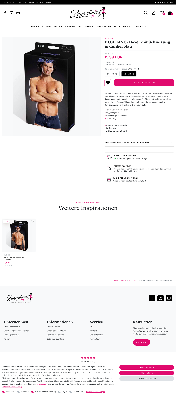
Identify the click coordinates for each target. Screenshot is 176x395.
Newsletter (94, 339)
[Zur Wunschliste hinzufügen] (32, 222)
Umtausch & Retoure (56, 331)
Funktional (78, 391)
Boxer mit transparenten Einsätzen (14, 258)
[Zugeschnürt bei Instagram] (11, 13)
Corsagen (70, 26)
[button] (154, 13)
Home (116, 280)
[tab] (139, 142)
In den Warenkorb (144, 82)
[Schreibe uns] (18, 13)
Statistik (25, 391)
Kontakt (93, 331)
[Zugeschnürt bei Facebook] (5, 13)
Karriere (7, 339)
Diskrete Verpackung (125, 178)
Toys (79, 26)
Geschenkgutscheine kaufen (16, 331)
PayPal (65, 391)
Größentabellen (96, 335)
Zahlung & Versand (55, 335)
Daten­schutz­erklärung (12, 387)
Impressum (42, 384)
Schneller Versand (125, 155)
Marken (89, 26)
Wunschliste (107, 82)
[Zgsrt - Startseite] (20, 298)
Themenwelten (103, 26)
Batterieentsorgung (55, 339)
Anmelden (141, 342)
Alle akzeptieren (147, 367)
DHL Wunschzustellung (45, 391)
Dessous (34, 26)
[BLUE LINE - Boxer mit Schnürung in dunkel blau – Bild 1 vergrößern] (51, 86)
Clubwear (46, 26)
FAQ (91, 326)
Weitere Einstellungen (95, 391)
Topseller (141, 26)
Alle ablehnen (147, 373)
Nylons (58, 26)
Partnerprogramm (11, 335)
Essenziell (10, 391)
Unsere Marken (53, 326)
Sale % (117, 26)
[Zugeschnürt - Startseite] (88, 12)
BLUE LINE (109, 38)
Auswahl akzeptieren (146, 378)
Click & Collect (122, 166)
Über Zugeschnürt (12, 326)
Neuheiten (128, 26)
